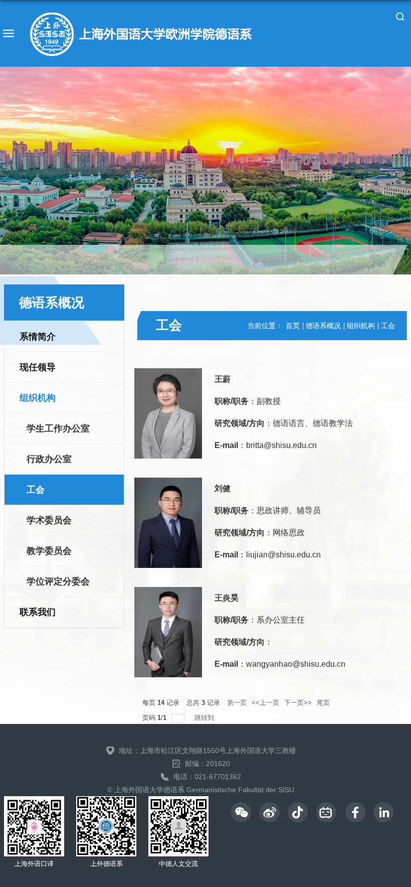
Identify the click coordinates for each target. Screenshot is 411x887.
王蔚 (223, 379)
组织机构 (361, 326)
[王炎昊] (168, 632)
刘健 (223, 488)
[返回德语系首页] (140, 33)
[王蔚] (168, 413)
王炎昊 (227, 598)
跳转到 (205, 717)
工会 (388, 326)
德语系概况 (323, 326)
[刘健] (168, 523)
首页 (293, 326)
